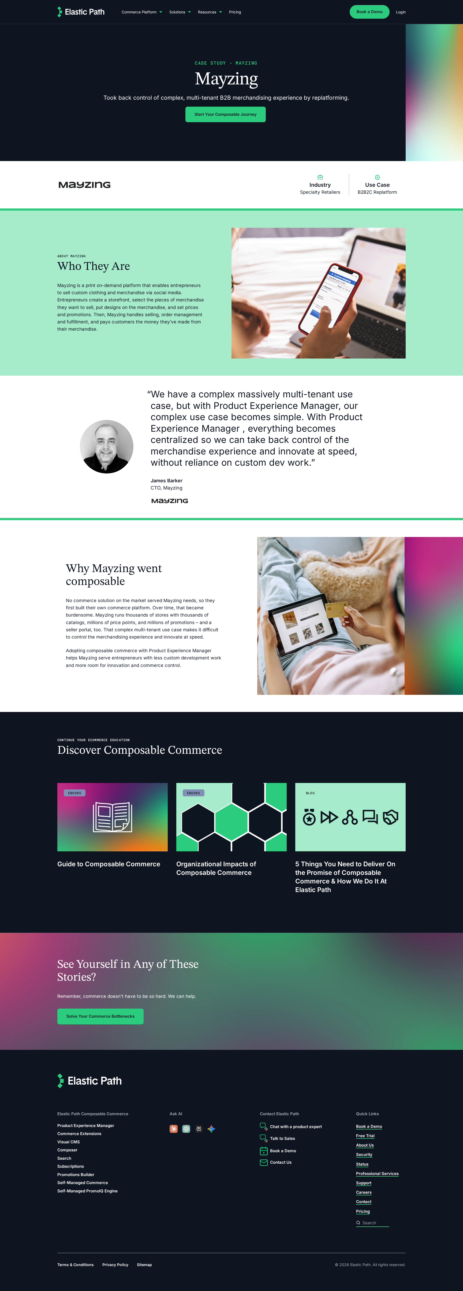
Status (362, 1164)
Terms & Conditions (75, 1264)
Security (364, 1154)
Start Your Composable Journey (226, 114)
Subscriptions (70, 1166)
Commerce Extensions (79, 1133)
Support (363, 1182)
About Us (365, 1145)
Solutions (177, 12)
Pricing (235, 12)
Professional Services (377, 1173)
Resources (207, 12)
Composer (67, 1150)
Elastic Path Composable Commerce (92, 1114)
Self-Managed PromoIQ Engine (87, 1190)
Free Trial (365, 1135)
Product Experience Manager (85, 1125)
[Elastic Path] (80, 11)
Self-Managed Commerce (82, 1182)
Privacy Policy (115, 1264)
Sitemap (144, 1264)
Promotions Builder (75, 1174)
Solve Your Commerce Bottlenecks (100, 1016)
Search (64, 1158)
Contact (363, 1201)
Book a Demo (370, 11)
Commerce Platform (139, 12)
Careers (364, 1192)
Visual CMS (68, 1141)
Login (401, 12)
